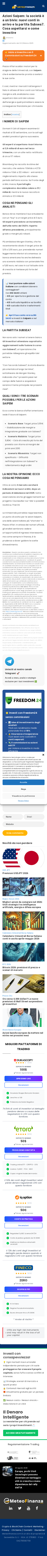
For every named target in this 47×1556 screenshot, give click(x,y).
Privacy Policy (23, 801)
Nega (23, 789)
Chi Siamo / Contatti (22, 1530)
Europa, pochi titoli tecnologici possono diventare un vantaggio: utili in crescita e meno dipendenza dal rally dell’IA (28, 1479)
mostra (15, 114)
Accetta (23, 782)
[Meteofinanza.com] (23, 7)
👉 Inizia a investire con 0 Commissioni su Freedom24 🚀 (20, 55)
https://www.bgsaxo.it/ (14, 611)
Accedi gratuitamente (20, 1432)
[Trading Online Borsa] (23, 1501)
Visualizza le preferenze (23, 796)
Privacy (5, 1530)
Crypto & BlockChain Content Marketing (22, 1526)
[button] (43, 755)
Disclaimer (39, 1530)
